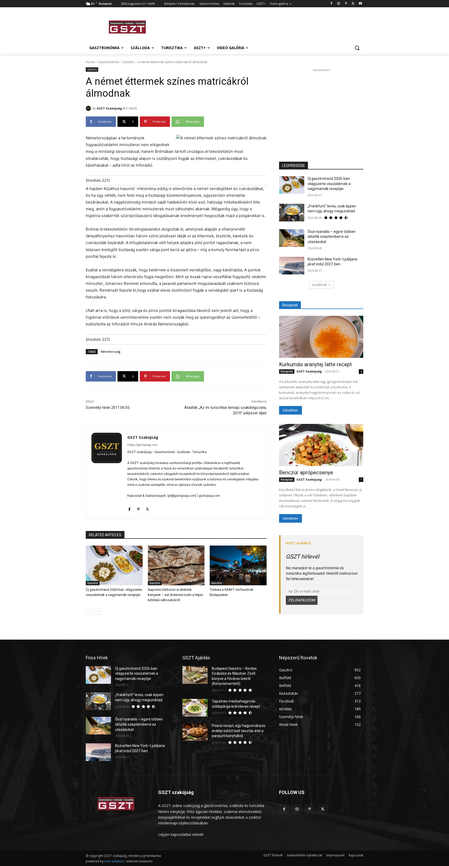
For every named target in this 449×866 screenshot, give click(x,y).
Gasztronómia (108, 62)
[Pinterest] (346, 4)
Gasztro (128, 62)
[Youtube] (360, 4)
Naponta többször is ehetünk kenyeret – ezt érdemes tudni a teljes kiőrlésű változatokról (175, 595)
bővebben (290, 410)
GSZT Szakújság (109, 108)
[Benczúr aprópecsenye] (321, 445)
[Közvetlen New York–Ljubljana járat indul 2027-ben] (291, 265)
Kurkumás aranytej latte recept (315, 364)
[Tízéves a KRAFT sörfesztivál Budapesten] (238, 565)
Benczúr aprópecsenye (306, 472)
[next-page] (97, 611)
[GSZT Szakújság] (89, 108)
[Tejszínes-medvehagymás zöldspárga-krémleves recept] (195, 708)
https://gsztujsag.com (142, 445)
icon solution (113, 861)
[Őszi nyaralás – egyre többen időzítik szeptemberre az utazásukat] (291, 238)
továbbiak (319, 285)
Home (90, 62)
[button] (357, 48)
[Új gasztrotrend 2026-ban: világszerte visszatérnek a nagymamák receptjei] (114, 565)
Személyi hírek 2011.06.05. (108, 407)
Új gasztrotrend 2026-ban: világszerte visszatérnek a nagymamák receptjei (329, 183)
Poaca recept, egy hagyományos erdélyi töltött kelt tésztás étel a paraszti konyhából (238, 731)
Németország (111, 351)
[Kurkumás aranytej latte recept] (321, 337)
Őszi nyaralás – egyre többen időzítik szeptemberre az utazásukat (331, 236)
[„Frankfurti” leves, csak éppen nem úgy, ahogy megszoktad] (291, 212)
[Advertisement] (263, 26)
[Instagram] (339, 4)
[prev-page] (89, 611)
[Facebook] (331, 4)
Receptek (287, 371)
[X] (353, 4)
